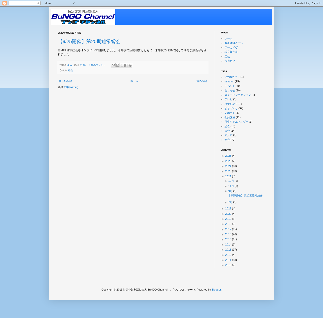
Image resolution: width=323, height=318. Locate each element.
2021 (228, 208)
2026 (228, 155)
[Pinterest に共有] (130, 65)
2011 (228, 260)
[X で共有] (122, 65)
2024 (228, 166)
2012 (228, 254)
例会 (227, 139)
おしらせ (230, 90)
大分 (227, 130)
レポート (230, 112)
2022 (228, 176)
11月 (231, 186)
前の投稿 (201, 81)
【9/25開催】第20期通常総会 (89, 41)
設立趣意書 (231, 51)
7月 (230, 202)
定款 (227, 56)
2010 (228, 265)
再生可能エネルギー (236, 121)
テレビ (228, 99)
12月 (231, 180)
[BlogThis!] (117, 65)
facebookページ (234, 42)
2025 (228, 161)
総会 (70, 70)
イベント (230, 85)
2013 (228, 249)
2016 (228, 234)
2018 (228, 223)
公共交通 (230, 117)
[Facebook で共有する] (126, 65)
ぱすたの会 (231, 103)
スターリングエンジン (238, 94)
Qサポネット (232, 76)
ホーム (134, 81)
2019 (228, 218)
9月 (230, 191)
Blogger (216, 289)
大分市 (228, 135)
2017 (228, 229)
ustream (229, 81)
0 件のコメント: (98, 65)
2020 (228, 213)
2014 (228, 244)
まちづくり (231, 108)
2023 (228, 171)
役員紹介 (230, 60)
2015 (228, 239)
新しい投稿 (65, 81)
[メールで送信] (113, 65)
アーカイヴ (231, 47)
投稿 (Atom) (71, 87)
